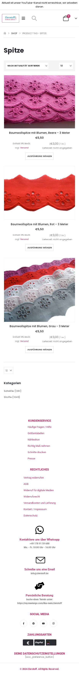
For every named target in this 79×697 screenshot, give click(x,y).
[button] (34, 18)
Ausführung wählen (39, 156)
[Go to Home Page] (5, 33)
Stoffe (8, 397)
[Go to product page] (39, 101)
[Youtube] (43, 623)
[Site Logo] (10, 18)
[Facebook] (23, 623)
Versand (24, 147)
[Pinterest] (33, 623)
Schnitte (9, 391)
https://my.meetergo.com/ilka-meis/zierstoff (39, 603)
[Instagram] (53, 623)
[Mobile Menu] (25, 18)
